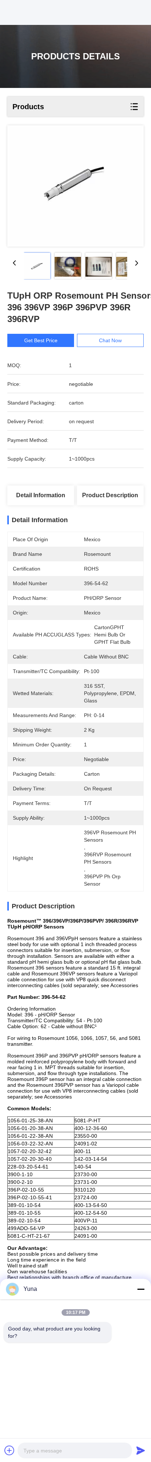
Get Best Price (41, 340)
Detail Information (40, 495)
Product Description (110, 495)
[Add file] (9, 1450)
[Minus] (140, 1289)
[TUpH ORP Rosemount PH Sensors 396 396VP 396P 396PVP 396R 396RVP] (75, 186)
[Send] (141, 1450)
